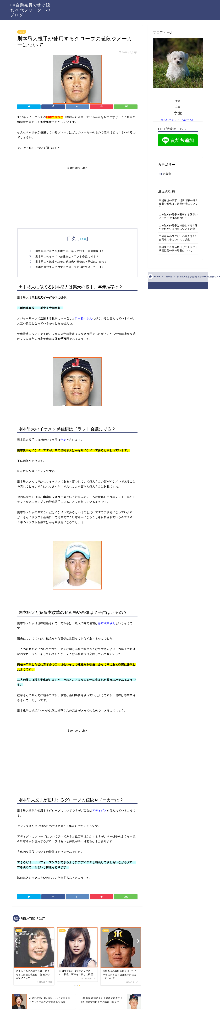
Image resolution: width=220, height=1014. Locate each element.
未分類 (22, 32)
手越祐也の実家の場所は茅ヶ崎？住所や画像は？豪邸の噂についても (178, 203)
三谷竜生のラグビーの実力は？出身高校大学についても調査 (178, 238)
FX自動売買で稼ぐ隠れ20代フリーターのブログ (30, 10)
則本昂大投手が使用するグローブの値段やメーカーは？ (69, 267)
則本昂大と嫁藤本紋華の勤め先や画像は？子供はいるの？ (71, 261)
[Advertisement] (77, 193)
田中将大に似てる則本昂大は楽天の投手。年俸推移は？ (69, 251)
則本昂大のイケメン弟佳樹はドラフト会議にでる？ (67, 256)
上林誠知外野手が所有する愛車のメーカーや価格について (178, 216)
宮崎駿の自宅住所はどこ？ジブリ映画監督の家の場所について (178, 249)
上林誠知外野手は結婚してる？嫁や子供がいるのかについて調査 (178, 227)
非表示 (82, 239)
